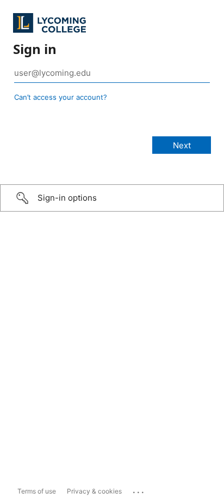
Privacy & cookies (94, 491)
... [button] (139, 489)
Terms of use (36, 491)
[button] (112, 198)
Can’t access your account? (60, 97)
